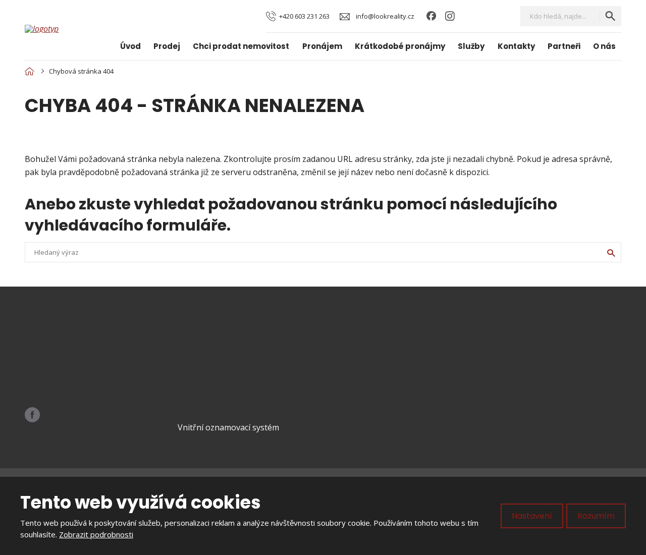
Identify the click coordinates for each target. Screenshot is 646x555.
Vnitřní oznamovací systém (228, 427)
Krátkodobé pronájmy (400, 46)
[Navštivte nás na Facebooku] (431, 16)
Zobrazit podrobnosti (96, 534)
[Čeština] (483, 16)
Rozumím (596, 516)
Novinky (356, 394)
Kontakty (516, 46)
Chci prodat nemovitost (241, 46)
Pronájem (322, 46)
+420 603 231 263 (77, 372)
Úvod (130, 46)
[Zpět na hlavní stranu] (62, 29)
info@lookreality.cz (90, 360)
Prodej (166, 46)
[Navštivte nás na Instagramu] (450, 16)
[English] (500, 16)
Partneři (564, 46)
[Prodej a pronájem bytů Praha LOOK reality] (29, 71)
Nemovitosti (364, 359)
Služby (471, 46)
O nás (604, 46)
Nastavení (532, 516)
